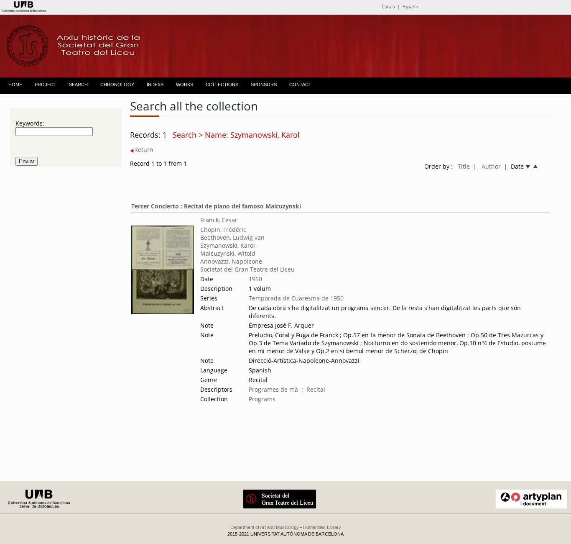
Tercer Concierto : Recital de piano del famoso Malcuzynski (216, 206)
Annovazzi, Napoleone (231, 261)
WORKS (184, 84)
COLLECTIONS (222, 84)
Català (388, 6)
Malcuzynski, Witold (227, 253)
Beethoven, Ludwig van (232, 237)
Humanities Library (322, 527)
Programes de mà (273, 389)
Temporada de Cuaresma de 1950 (296, 298)
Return (143, 150)
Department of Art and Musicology (264, 527)
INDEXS (155, 84)
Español (411, 6)
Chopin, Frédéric (223, 230)
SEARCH (78, 84)
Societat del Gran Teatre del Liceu (247, 269)
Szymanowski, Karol (227, 245)
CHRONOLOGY (117, 84)
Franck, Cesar (218, 220)
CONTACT (300, 84)
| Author (487, 166)
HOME (15, 84)
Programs (262, 399)
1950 (255, 279)
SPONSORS (264, 84)
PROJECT (45, 84)
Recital (315, 389)
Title (464, 166)
